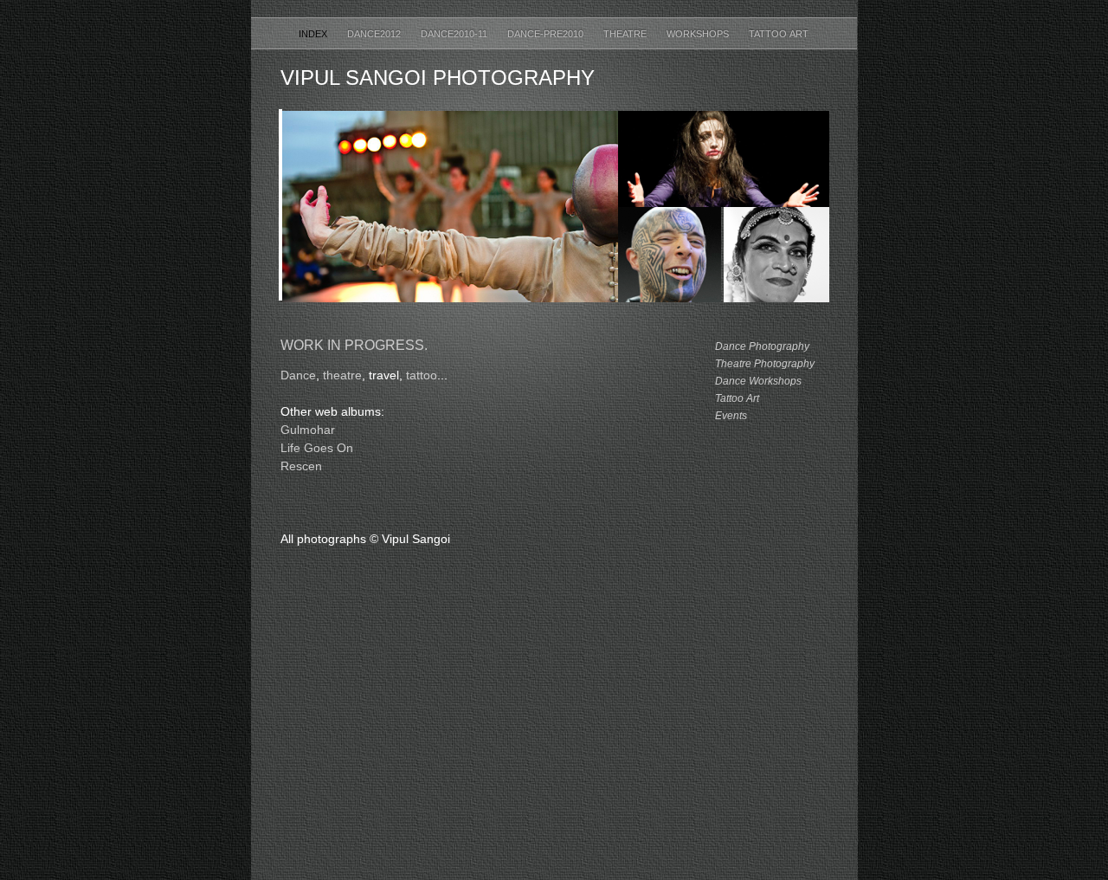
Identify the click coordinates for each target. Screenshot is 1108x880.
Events (731, 416)
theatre (626, 34)
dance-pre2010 (546, 34)
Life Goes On (316, 448)
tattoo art (778, 34)
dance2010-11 (455, 34)
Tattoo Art (737, 398)
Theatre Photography (765, 364)
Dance (298, 375)
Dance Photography (762, 346)
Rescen (301, 466)
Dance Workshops (758, 381)
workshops (699, 34)
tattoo (421, 375)
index (314, 34)
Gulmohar (307, 430)
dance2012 (375, 34)
